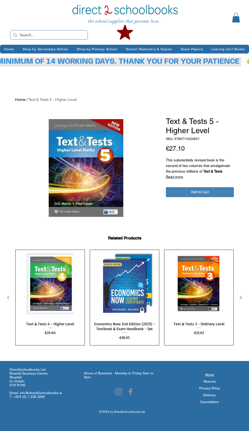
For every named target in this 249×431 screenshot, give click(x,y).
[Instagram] (118, 391)
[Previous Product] (8, 297)
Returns (210, 381)
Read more (174, 177)
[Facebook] (130, 391)
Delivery (209, 395)
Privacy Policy (209, 388)
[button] (236, 17)
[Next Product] (241, 297)
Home (20, 99)
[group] (124, 297)
